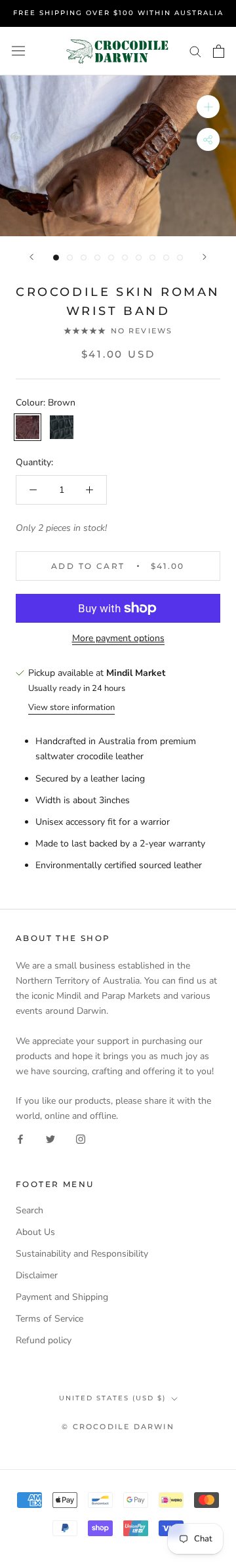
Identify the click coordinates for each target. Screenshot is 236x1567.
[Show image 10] (180, 258)
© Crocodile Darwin (118, 1426)
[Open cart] (218, 51)
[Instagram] (80, 1138)
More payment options (118, 638)
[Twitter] (50, 1138)
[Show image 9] (166, 258)
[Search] (195, 50)
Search (29, 1210)
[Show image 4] (97, 258)
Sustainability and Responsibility (82, 1253)
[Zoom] (208, 106)
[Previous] (31, 257)
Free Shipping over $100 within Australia (118, 13)
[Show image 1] (56, 258)
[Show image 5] (111, 258)
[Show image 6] (125, 258)
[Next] (204, 257)
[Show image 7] (139, 258)
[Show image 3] (84, 258)
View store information (71, 707)
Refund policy (43, 1340)
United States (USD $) (112, 1398)
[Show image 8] (152, 258)
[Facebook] (20, 1138)
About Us (35, 1232)
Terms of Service (49, 1318)
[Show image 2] (70, 258)
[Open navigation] (18, 51)
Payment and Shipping (62, 1297)
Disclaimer (37, 1275)
